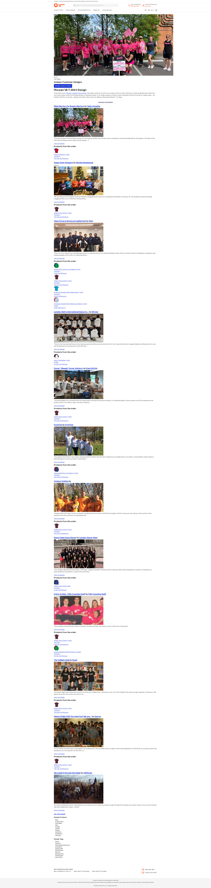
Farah (74, 660)
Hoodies (57, 826)
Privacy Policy (86, 882)
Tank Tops (58, 835)
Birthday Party (59, 853)
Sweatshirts (58, 833)
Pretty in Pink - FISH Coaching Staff (69, 594)
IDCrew (95, 312)
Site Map (116, 880)
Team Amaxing (93, 106)
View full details (59, 144)
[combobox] (96, 5)
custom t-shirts (77, 882)
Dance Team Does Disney (65, 537)
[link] (59, 5)
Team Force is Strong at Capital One (70, 221)
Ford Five (58, 425)
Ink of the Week (59, 814)
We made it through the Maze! (67, 773)
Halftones (87, 773)
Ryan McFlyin (91, 368)
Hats (56, 825)
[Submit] (74, 5)
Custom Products (97, 880)
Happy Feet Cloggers (63, 162)
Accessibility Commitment (111, 882)
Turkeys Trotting (61, 481)
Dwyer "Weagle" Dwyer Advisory (68, 368)
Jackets (57, 828)
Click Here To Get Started (105, 102)
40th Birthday (59, 855)
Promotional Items (108, 880)
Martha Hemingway (84, 162)
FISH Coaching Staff (97, 594)
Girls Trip (57, 852)
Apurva (97, 716)
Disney (57, 841)
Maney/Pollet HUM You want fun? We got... (72, 716)
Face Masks (58, 823)
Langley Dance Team (88, 537)
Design (63, 86)
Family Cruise (59, 848)
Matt (91, 221)
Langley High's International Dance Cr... (71, 312)
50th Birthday (59, 850)
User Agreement (124, 882)
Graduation (58, 846)
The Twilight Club (61, 660)
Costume (58, 843)
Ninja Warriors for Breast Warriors (69, 106)
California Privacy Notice (97, 882)
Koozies (57, 830)
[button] (151, 6)
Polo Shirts (58, 832)
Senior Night (58, 857)
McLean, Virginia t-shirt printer (76, 93)
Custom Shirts (59, 821)
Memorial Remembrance (62, 845)
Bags (56, 820)
